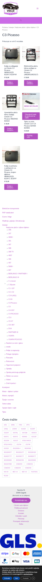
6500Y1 (6, 436)
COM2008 (28, 468)
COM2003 (7, 468)
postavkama (28, 574)
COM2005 (17, 468)
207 (9, 233)
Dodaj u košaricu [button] (10, 83)
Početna (5, 27)
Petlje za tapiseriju (12, 350)
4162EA (23, 429)
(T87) (28, 425)
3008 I (10, 237)
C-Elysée (11, 285)
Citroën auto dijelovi (21, 505)
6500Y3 (15, 436)
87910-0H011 (8, 444)
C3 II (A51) (12, 295)
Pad (16, 578)
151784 (19, 444)
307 (9, 244)
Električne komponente (10, 208)
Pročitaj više (29, 136)
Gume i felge (7, 217)
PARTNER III (13, 332)
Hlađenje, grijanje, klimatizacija (13, 221)
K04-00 (6, 471)
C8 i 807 (11, 325)
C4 (9, 306)
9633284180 (32, 452)
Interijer (5, 225)
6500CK (34, 432)
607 (9, 270)
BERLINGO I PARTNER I (17, 274)
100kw (6, 429)
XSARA (11, 336)
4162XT (6, 432)
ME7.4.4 (15, 471)
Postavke (25, 578)
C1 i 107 (11, 288)
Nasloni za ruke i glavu (14, 343)
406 (9, 259)
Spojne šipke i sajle (9, 408)
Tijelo (4, 412)
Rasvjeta (9, 358)
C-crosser (12, 281)
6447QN (24, 432)
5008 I (10, 266)
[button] (21, 20)
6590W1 (24, 436)
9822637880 (8, 464)
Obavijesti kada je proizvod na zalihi (30, 116)
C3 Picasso (12, 303)
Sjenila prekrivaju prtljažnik (16, 372)
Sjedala (9, 369)
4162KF (32, 429)
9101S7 (15, 440)
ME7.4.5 (24, 471)
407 (9, 263)
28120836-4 (16, 448)
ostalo (8, 347)
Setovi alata (6, 404)
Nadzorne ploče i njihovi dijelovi (17, 227)
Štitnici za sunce (12, 376)
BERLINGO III (13, 277)
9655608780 (20, 460)
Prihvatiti (7, 578)
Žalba (21, 524)
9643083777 (20, 456)
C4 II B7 (11, 310)
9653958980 (8, 460)
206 (9, 230)
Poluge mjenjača (12, 354)
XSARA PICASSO (15, 339)
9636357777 (8, 456)
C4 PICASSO (13, 314)
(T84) (20, 425)
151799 (28, 444)
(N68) (13, 425)
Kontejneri (6, 387)
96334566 (28, 448)
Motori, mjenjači (8, 395)
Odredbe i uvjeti (21, 516)
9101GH (6, 440)
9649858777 (32, 456)
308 (9, 248)
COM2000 (19, 464)
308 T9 (10, 252)
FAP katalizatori (8, 213)
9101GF (33, 436)
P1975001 (34, 471)
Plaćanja (21, 519)
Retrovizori (10, 361)
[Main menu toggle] (37, 8)
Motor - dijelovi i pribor (10, 391)
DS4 (10, 328)
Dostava (21, 511)
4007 (10, 255)
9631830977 (8, 452)
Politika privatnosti (21, 508)
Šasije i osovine (8, 400)
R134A (6, 475)
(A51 (5, 425)
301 (9, 241)
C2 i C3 (11, 292)
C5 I (9, 317)
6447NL (15, 432)
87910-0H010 (26, 440)
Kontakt (21, 513)
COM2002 (30, 464)
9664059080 (32, 460)
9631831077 (20, 452)
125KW (14, 429)
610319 (6, 448)
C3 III (10, 299)
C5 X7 (10, 321)
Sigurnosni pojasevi (13, 365)
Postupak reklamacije (21, 521)
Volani (8, 379)
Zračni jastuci (11, 383)
